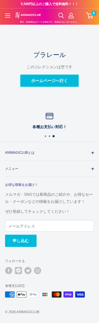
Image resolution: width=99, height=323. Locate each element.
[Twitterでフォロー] (27, 270)
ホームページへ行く (49, 80)
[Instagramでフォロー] (37, 270)
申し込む (21, 240)
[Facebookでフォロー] (8, 270)
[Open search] (61, 15)
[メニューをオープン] (7, 15)
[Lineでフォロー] (18, 270)
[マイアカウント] (71, 15)
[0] (90, 15)
